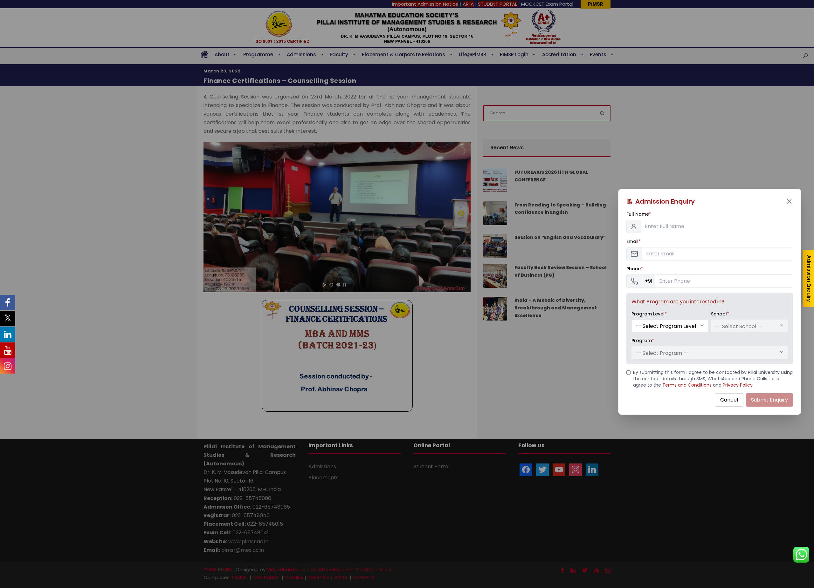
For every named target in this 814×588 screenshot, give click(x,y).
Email (633, 241)
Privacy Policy (738, 385)
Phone (634, 269)
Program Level (649, 314)
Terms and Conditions (687, 385)
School (720, 314)
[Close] (789, 201)
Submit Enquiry (769, 399)
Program (642, 340)
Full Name (638, 214)
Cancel (729, 399)
